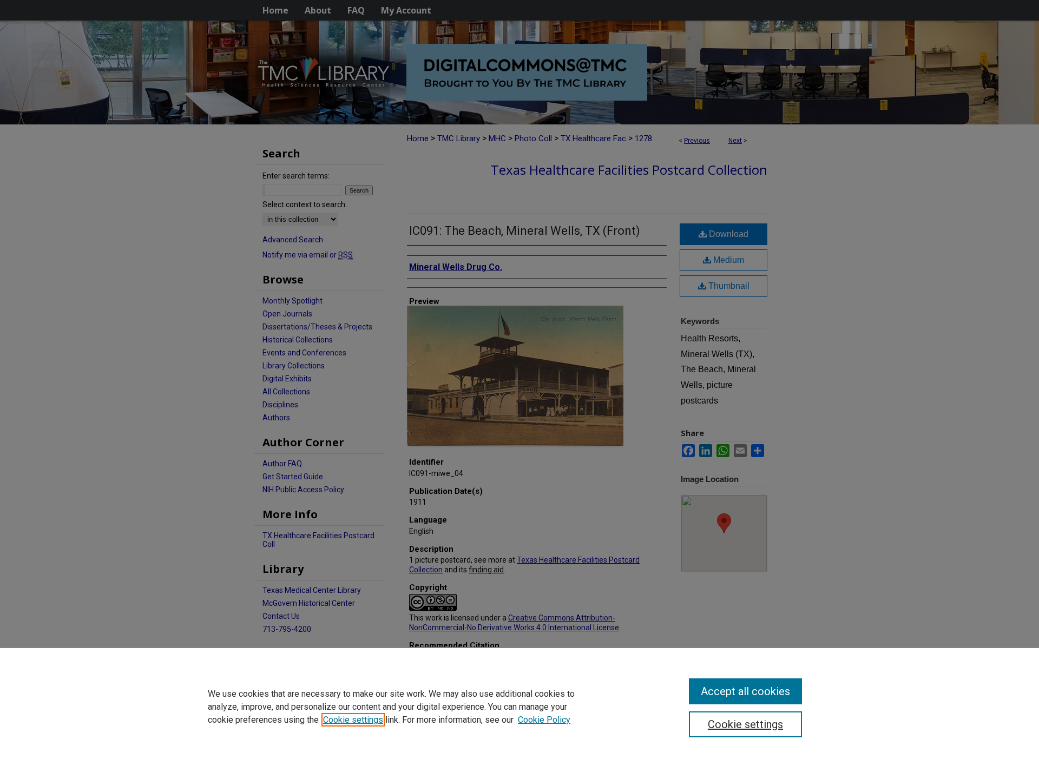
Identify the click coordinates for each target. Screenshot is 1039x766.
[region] (519, 706)
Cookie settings (353, 720)
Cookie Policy (544, 720)
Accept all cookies (745, 691)
